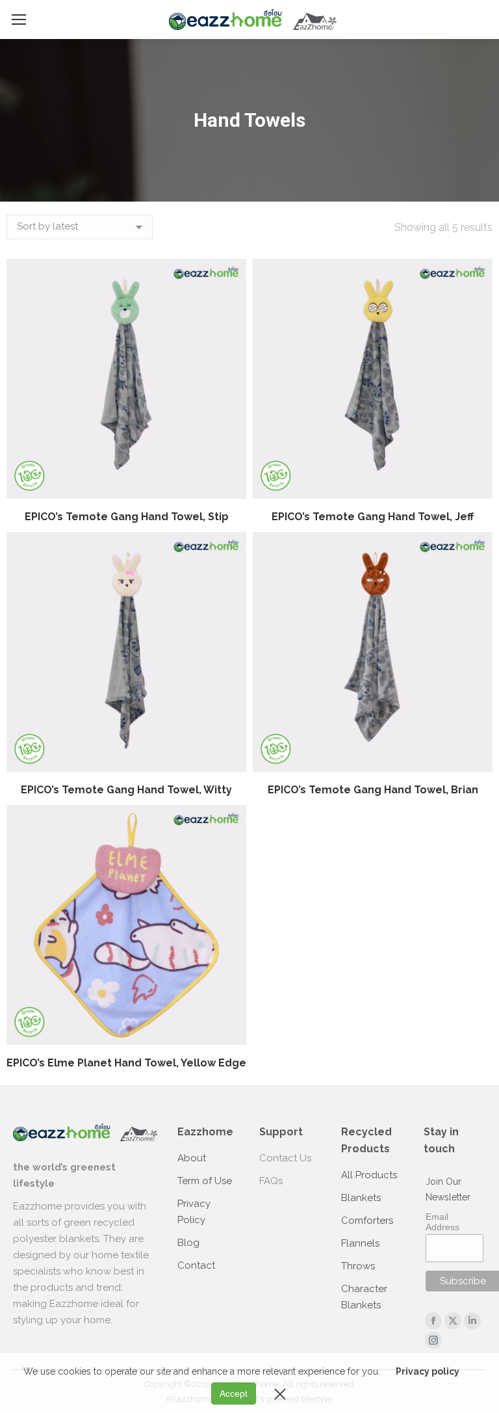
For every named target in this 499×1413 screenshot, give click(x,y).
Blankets (361, 1198)
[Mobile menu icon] (18, 19)
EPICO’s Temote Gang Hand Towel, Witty (126, 790)
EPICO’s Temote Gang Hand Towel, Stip (127, 516)
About (191, 1158)
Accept (234, 1393)
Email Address (442, 1221)
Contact (196, 1265)
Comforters (367, 1220)
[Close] (280, 1393)
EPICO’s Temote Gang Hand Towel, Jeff (373, 516)
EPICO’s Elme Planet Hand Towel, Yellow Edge (126, 1063)
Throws (358, 1266)
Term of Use (204, 1181)
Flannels (360, 1243)
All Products (369, 1175)
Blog (188, 1242)
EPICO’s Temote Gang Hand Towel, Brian (373, 790)
